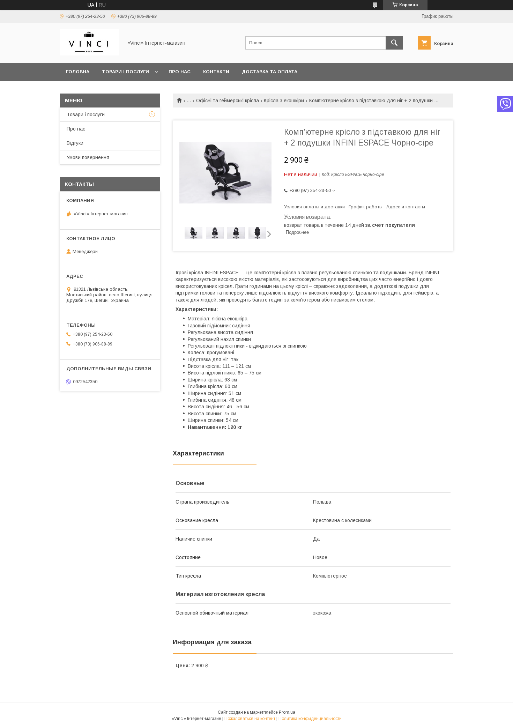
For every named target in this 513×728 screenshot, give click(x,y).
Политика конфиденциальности (310, 718)
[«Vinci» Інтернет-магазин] (89, 54)
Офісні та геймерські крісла (227, 100)
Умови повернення (88, 157)
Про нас (180, 71)
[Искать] (394, 43)
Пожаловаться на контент (249, 718)
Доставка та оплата (269, 71)
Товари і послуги (125, 71)
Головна (77, 71)
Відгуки (75, 143)
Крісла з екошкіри (284, 100)
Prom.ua (287, 712)
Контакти (216, 71)
